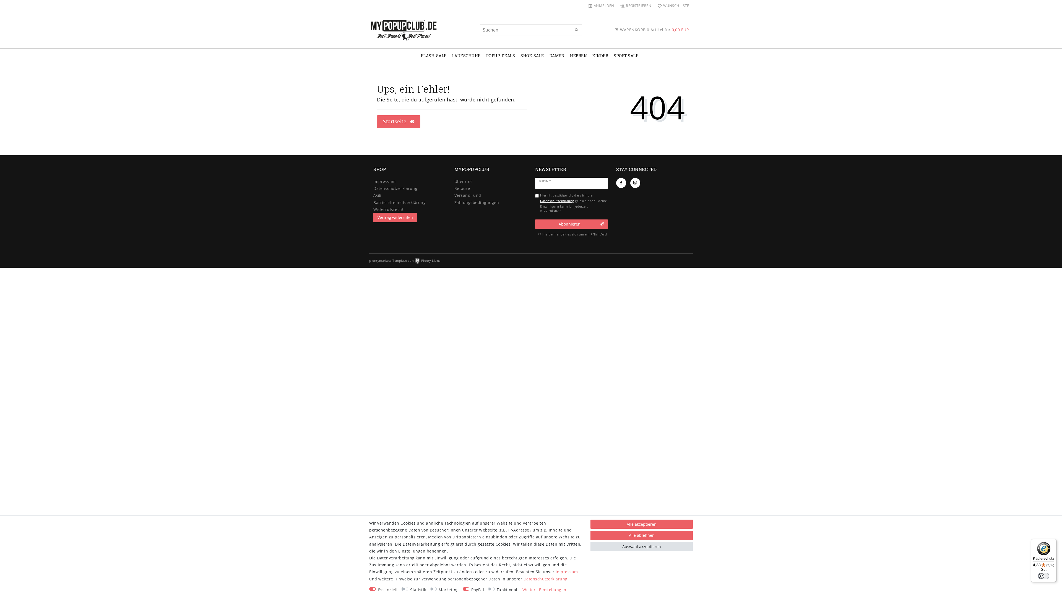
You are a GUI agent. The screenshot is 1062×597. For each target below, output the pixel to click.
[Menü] (1053, 542)
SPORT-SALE (626, 55)
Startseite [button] (395, 121)
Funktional (507, 589)
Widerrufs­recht (388, 209)
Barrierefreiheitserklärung (399, 202)
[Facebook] (621, 183)
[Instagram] (635, 183)
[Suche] (576, 30)
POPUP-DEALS (500, 55)
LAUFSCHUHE (466, 55)
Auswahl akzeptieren (641, 546)
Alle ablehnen (642, 535)
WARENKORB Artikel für (654, 29)
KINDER (600, 55)
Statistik (418, 589)
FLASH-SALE (434, 55)
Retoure (462, 188)
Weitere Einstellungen (544, 589)
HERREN (578, 55)
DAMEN (557, 55)
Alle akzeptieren (642, 524)
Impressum (384, 181)
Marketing (449, 589)
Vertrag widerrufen (395, 217)
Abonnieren (570, 224)
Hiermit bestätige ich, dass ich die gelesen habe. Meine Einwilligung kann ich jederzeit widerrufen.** (573, 203)
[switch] (1043, 576)
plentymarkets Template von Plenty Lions (405, 260)
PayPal (477, 589)
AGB (377, 195)
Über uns (463, 181)
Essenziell (388, 589)
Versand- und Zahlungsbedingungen (476, 199)
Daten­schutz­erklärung (395, 188)
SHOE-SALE (532, 55)
